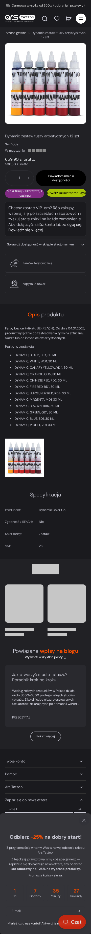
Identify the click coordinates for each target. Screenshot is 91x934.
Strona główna (16, 33)
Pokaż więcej (45, 736)
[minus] (10, 178)
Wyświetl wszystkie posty (44, 657)
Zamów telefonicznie (37, 263)
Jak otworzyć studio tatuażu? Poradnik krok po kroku (39, 677)
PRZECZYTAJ (21, 717)
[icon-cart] (68, 18)
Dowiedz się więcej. (26, 230)
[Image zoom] (45, 83)
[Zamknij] (45, 820)
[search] (44, 18)
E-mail (12, 809)
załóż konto (45, 224)
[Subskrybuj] (80, 809)
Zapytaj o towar (34, 284)
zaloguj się (71, 224)
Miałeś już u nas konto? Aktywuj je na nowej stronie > (45, 923)
